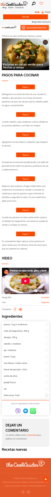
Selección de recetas (36, 27)
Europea (45, 297)
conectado (32, 434)
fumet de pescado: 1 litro (15, 369)
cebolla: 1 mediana (12, 343)
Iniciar (25, 17)
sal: (5, 388)
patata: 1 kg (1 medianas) (15, 324)
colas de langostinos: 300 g (16, 330)
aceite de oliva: (11, 375)
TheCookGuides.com (28, 478)
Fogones (45, 302)
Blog (4, 7)
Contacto (19, 7)
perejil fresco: (10, 382)
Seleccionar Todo (12, 395)
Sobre (10, 7)
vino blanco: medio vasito (15, 363)
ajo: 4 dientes (10, 350)
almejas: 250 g (10, 337)
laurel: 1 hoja (9, 356)
